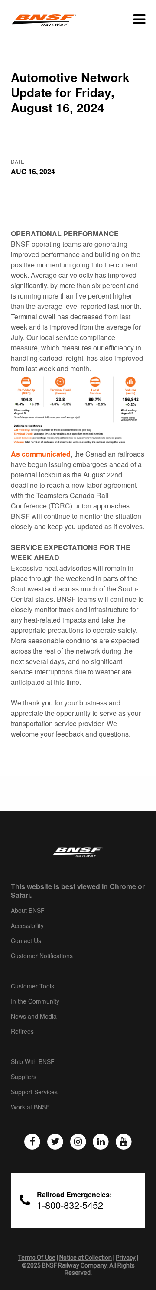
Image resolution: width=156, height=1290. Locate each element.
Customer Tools (32, 986)
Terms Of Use (36, 1257)
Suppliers (23, 1077)
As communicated (41, 454)
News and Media (34, 1016)
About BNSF (28, 911)
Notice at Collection (85, 1257)
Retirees (22, 1032)
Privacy (126, 1257)
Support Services (34, 1092)
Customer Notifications (42, 956)
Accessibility (27, 926)
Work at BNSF (30, 1107)
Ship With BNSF (33, 1062)
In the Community (35, 1001)
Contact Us (26, 941)
